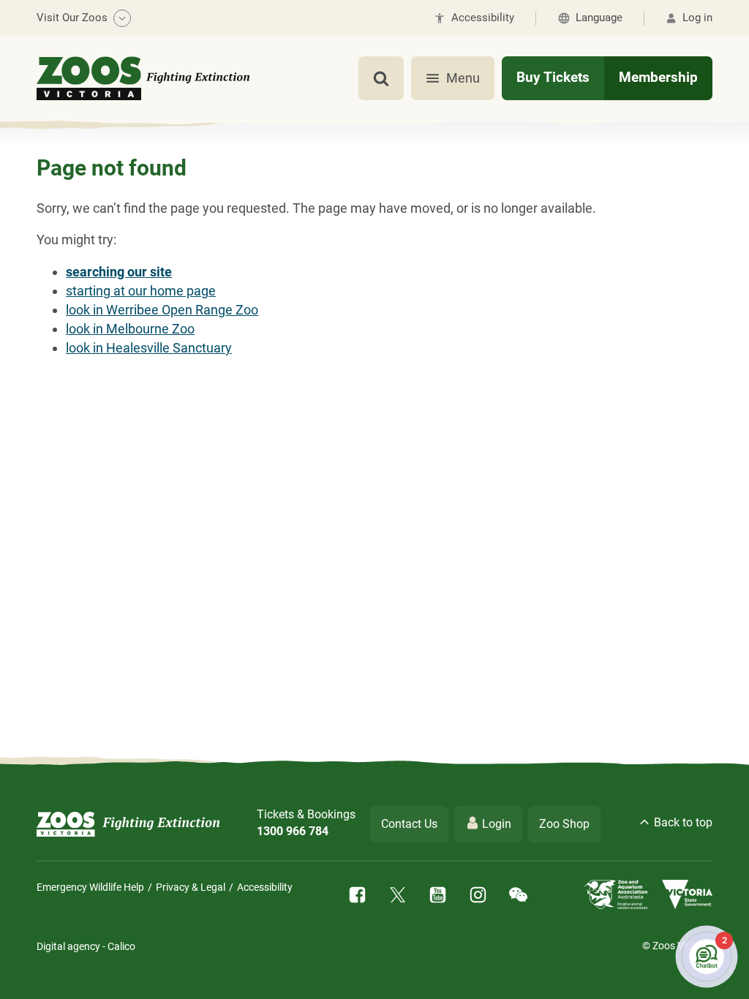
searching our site (119, 271)
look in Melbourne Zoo (130, 328)
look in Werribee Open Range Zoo (162, 309)
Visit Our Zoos (72, 17)
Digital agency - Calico (86, 946)
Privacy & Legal (190, 887)
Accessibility (265, 887)
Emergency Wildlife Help (90, 887)
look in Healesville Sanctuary (149, 347)
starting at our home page (141, 290)
